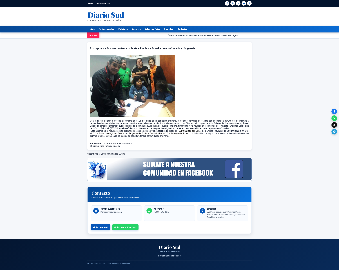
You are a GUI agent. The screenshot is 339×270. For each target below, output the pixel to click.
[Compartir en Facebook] (334, 111)
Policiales (123, 29)
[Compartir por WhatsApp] (334, 118)
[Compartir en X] (334, 125)
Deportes (136, 29)
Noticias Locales (106, 29)
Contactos (182, 29)
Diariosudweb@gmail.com (111, 212)
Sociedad (168, 29)
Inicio (92, 29)
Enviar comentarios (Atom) (113, 154)
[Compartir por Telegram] (334, 131)
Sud (105, 14)
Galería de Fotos (152, 29)
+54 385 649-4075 (161, 212)
